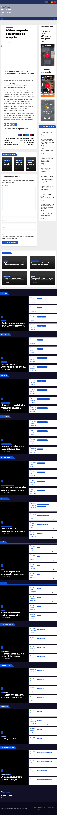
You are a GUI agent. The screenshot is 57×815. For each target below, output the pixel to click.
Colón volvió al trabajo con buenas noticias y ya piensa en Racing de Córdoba (45, 610)
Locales (33, 276)
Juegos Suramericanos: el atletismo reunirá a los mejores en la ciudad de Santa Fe (45, 692)
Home (35, 805)
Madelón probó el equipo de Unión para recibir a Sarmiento (12, 574)
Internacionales (5, 485)
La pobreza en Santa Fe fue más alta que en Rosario (47, 215)
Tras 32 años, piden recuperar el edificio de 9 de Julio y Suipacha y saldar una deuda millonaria (47, 160)
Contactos (53, 805)
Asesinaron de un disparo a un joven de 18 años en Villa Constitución (45, 425)
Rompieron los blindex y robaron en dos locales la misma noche (44, 320)
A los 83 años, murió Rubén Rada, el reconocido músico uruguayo (47, 188)
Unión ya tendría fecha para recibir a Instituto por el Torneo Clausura (45, 578)
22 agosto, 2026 (6, 533)
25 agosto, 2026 (6, 658)
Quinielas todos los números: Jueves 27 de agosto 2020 (46, 132)
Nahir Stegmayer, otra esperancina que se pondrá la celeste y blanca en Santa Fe (45, 683)
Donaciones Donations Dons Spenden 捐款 (42, 807)
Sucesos (44, 316)
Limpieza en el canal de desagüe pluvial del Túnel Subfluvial (44, 311)
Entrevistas (4, 526)
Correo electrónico (7, 220)
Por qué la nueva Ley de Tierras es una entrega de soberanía (44, 733)
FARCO (53, 807)
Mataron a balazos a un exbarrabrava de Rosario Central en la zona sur (44, 411)
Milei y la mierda (9, 738)
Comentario (5, 185)
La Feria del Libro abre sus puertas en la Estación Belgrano (44, 783)
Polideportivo (7, 160)
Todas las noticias (43, 812)
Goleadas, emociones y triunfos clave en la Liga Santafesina (43, 633)
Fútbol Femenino (5, 651)
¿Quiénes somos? (51, 812)
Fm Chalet (6, 9)
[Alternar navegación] (27, 19)
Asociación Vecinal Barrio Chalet (43, 805)
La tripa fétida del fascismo (44, 713)
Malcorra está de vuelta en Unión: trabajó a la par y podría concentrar (45, 560)
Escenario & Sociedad (6, 774)
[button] (52, 18)
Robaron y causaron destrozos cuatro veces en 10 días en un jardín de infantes (45, 329)
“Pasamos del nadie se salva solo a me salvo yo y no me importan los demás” (45, 510)
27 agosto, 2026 (8, 267)
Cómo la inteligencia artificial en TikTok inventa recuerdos (47, 170)
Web (3, 227)
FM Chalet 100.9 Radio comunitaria (42, 809)
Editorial (4, 736)
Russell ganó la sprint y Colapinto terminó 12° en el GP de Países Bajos (45, 701)
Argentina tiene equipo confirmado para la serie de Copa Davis (44, 674)
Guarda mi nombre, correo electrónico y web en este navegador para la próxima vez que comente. (18, 237)
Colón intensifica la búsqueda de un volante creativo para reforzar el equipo (45, 601)
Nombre (4, 214)
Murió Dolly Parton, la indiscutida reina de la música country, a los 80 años (45, 765)
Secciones (36, 812)
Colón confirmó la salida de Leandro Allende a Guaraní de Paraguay (12, 616)
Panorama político (41, 506)
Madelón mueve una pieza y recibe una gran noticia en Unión (47, 150)
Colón (3, 610)
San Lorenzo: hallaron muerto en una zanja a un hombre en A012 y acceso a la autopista (45, 435)
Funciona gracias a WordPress (7, 808)
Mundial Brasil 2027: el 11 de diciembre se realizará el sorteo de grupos (12, 657)
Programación (52, 809)
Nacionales (40, 339)
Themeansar (24, 808)
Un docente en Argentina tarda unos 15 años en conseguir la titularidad (13, 368)
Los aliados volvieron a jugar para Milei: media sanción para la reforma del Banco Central (45, 352)
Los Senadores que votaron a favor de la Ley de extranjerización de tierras (45, 724)
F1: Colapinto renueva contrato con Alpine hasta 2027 (13, 280)
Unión (3, 569)
